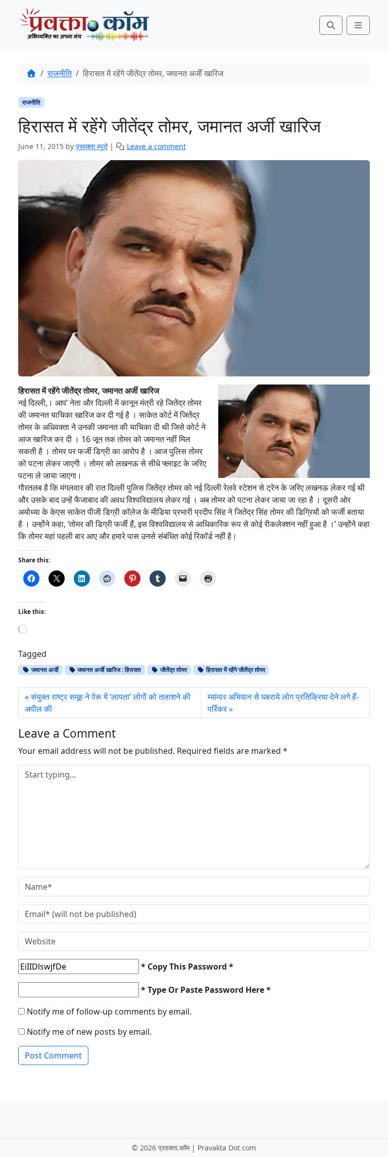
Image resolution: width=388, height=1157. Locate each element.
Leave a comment (156, 146)
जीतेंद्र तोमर (173, 669)
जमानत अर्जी (44, 669)
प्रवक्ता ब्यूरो (92, 146)
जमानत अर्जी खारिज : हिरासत (108, 669)
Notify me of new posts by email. (89, 1031)
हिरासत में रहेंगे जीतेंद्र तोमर (235, 669)
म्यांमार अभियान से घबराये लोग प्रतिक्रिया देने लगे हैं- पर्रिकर (283, 702)
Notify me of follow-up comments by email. (109, 1011)
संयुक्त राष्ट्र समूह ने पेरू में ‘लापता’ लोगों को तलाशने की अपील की (107, 702)
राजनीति (59, 73)
